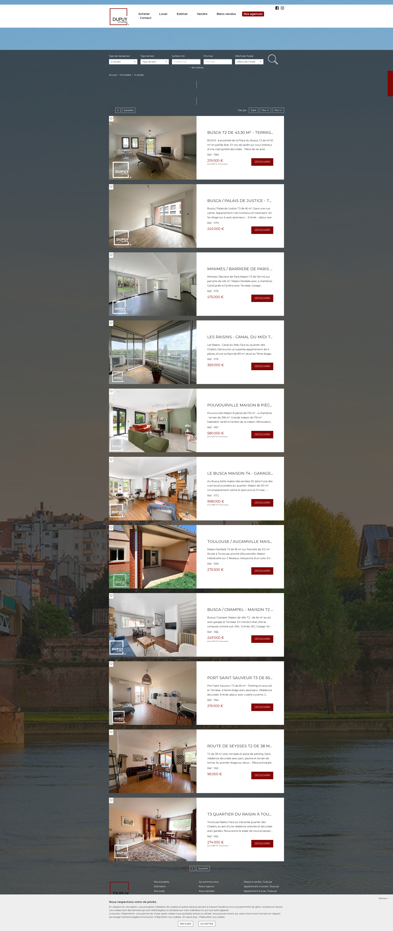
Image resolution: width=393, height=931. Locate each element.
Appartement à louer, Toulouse (260, 891)
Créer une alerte (390, 86)
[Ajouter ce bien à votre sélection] (111, 118)
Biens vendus (226, 14)
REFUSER (185, 923)
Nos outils (159, 891)
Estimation (160, 886)
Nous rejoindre (206, 891)
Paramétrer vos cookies (212, 917)
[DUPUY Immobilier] (119, 16)
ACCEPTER (206, 923)
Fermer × (383, 898)
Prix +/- (278, 110)
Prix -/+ (265, 110)
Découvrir (262, 161)
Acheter (144, 14)
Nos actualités (161, 881)
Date (253, 110)
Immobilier (125, 75)
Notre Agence (206, 886)
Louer (163, 14)
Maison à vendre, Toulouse (258, 881)
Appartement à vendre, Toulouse (261, 886)
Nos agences (253, 14)
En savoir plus (190, 917)
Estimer (182, 14)
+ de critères (196, 67)
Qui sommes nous (208, 881)
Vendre (202, 14)
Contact (145, 18)
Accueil (113, 75)
